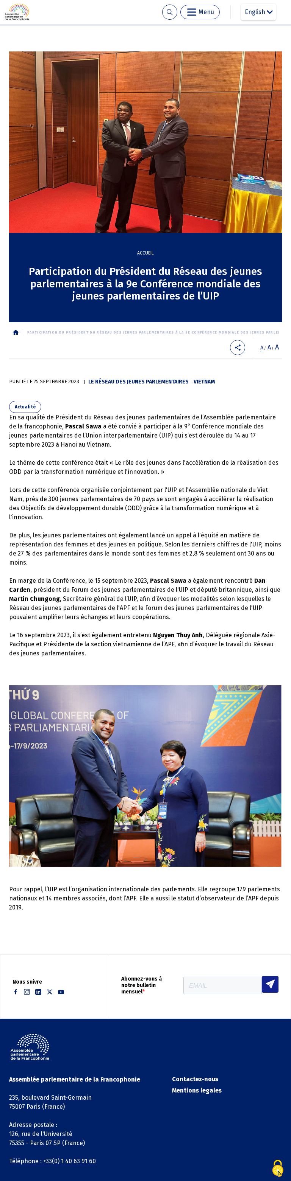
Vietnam (204, 382)
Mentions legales (197, 1090)
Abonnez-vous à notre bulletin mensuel (141, 985)
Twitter (50, 992)
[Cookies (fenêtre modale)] (277, 1168)
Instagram (27, 992)
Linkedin (38, 992)
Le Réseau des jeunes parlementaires (138, 382)
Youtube (61, 992)
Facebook (16, 992)
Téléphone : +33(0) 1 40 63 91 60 (52, 1161)
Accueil (145, 253)
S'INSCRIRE (270, 984)
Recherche (169, 12)
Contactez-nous (195, 1079)
